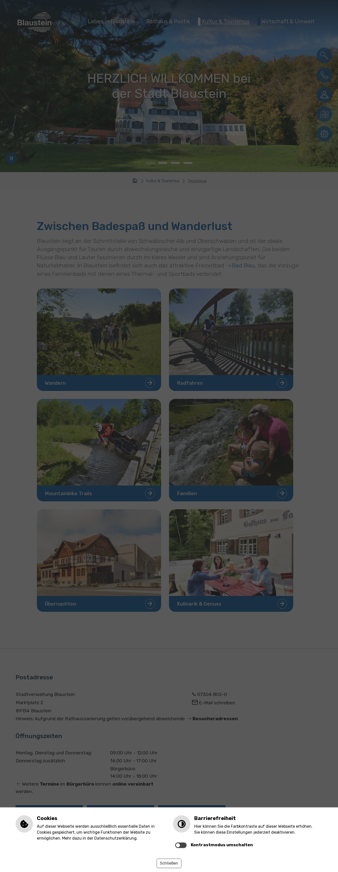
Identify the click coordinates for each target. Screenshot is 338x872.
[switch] (181, 845)
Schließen (169, 863)
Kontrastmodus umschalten (222, 844)
